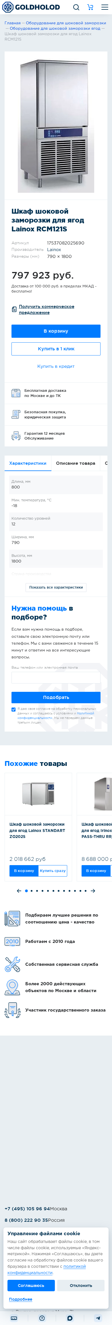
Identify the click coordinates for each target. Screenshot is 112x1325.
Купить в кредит (56, 366)
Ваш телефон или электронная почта (44, 668)
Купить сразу (53, 871)
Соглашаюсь (31, 1285)
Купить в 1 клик (56, 348)
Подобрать (56, 697)
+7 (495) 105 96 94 (27, 1208)
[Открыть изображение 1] (56, 125)
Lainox (54, 250)
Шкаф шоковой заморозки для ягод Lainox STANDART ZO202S (37, 831)
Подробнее (20, 1299)
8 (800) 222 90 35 (26, 1220)
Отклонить (81, 1285)
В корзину (56, 331)
